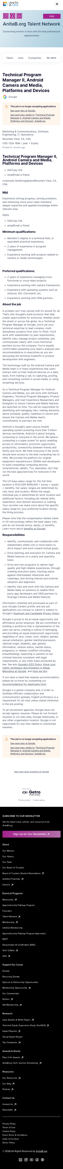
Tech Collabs (8, 950)
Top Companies (9, 1042)
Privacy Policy (9, 1123)
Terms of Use (8, 1127)
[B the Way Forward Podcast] (42, 1160)
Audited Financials (11, 878)
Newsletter (7, 1109)
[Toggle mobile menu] (57, 4)
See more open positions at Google (31, 771)
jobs (20, 57)
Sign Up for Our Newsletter (29, 834)
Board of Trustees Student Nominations (21, 873)
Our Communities (10, 993)
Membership (8, 922)
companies (34, 57)
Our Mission (8, 850)
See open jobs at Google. (23, 110)
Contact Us (7, 1104)
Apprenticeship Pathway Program (18, 905)
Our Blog (6, 1083)
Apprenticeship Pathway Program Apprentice (24, 933)
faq (52, 16)
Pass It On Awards (11, 1057)
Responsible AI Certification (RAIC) (18, 944)
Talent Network (9, 916)
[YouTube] (31, 1160)
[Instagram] (5, 16)
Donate (5, 970)
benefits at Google (34, 528)
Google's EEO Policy (30, 664)
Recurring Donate (11, 976)
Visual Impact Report (12, 1036)
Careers (6, 884)
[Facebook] (12, 16)
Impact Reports (9, 1031)
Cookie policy (39, 800)
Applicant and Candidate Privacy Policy (36, 613)
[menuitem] (34, 170)
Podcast (6, 1089)
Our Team (7, 862)
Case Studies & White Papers (16, 1019)
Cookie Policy (8, 1131)
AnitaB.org (41, 1151)
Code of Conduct (10, 1138)
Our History (8, 856)
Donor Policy (8, 1142)
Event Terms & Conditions (14, 1135)
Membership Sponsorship (14, 987)
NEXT (5, 939)
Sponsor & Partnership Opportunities (20, 982)
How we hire (40, 671)
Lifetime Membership (12, 927)
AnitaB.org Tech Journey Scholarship (20, 1062)
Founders (7, 910)
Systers (6, 999)
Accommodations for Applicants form (24, 684)
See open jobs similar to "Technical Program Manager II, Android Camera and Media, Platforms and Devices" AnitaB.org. (32, 118)
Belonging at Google (14, 671)
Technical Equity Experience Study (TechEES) (24, 1025)
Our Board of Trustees (13, 867)
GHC (4, 956)
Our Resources (9, 1077)
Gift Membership (10, 1004)
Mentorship (7, 899)
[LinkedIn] (19, 16)
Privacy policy (24, 800)
